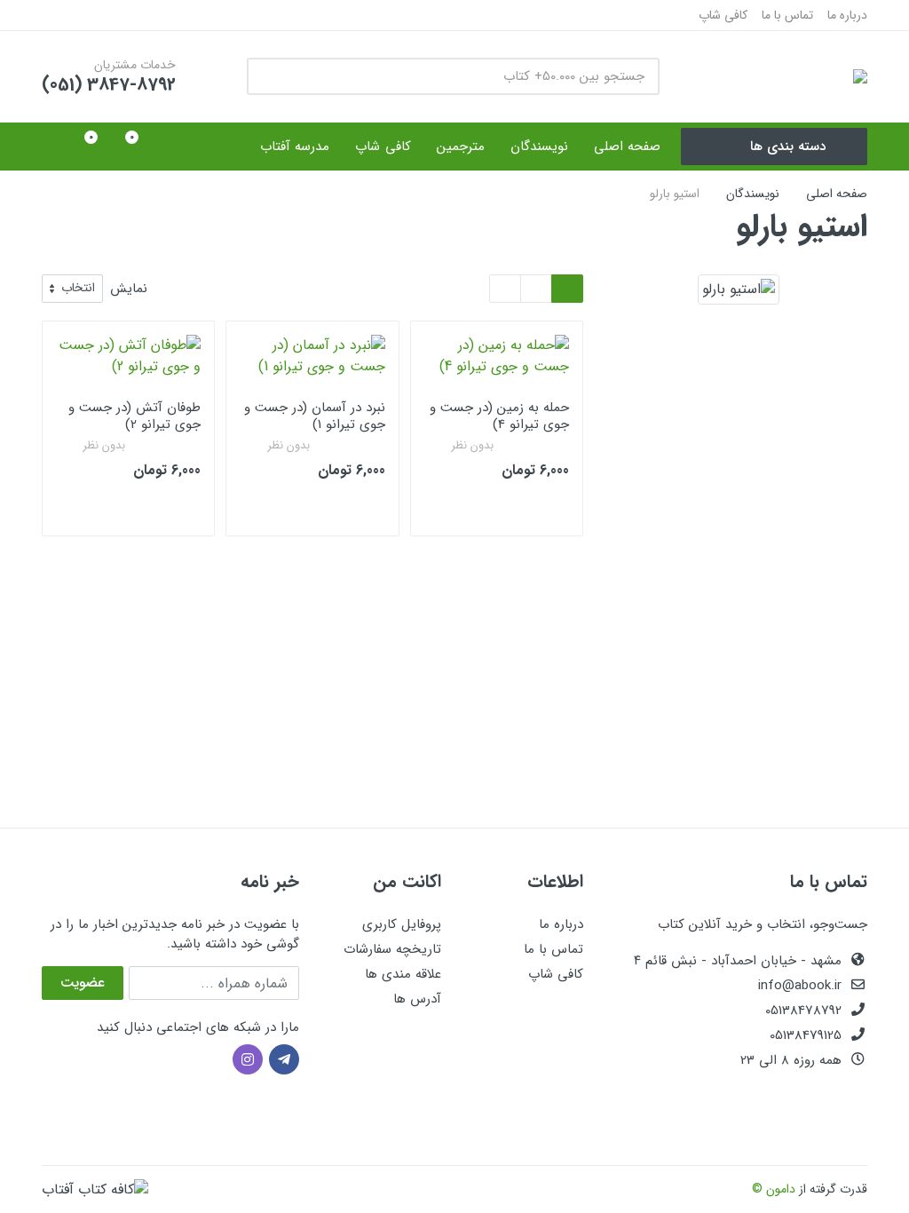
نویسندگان (752, 193)
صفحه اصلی (836, 193)
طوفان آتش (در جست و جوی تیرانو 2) (134, 416)
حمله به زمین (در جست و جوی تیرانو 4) (499, 416)
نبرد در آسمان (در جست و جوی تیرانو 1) (314, 416)
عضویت (82, 982)
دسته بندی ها (788, 146)
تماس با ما (787, 15)
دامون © (773, 1189)
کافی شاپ (723, 15)
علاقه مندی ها (403, 974)
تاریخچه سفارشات (392, 949)
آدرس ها (417, 999)
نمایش (128, 289)
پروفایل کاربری (401, 924)
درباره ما (847, 15)
